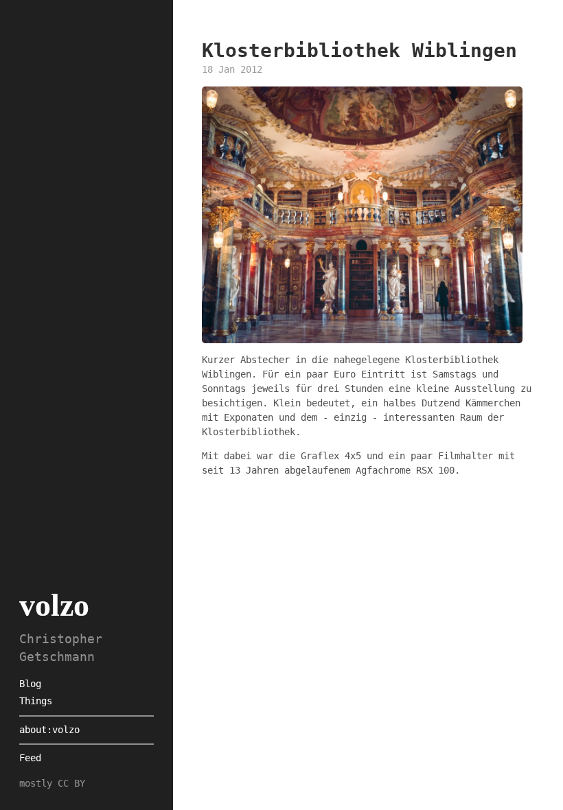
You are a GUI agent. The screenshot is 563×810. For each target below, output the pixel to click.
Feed (30, 757)
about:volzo (49, 729)
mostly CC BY (52, 783)
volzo (54, 605)
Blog (30, 683)
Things (35, 700)
